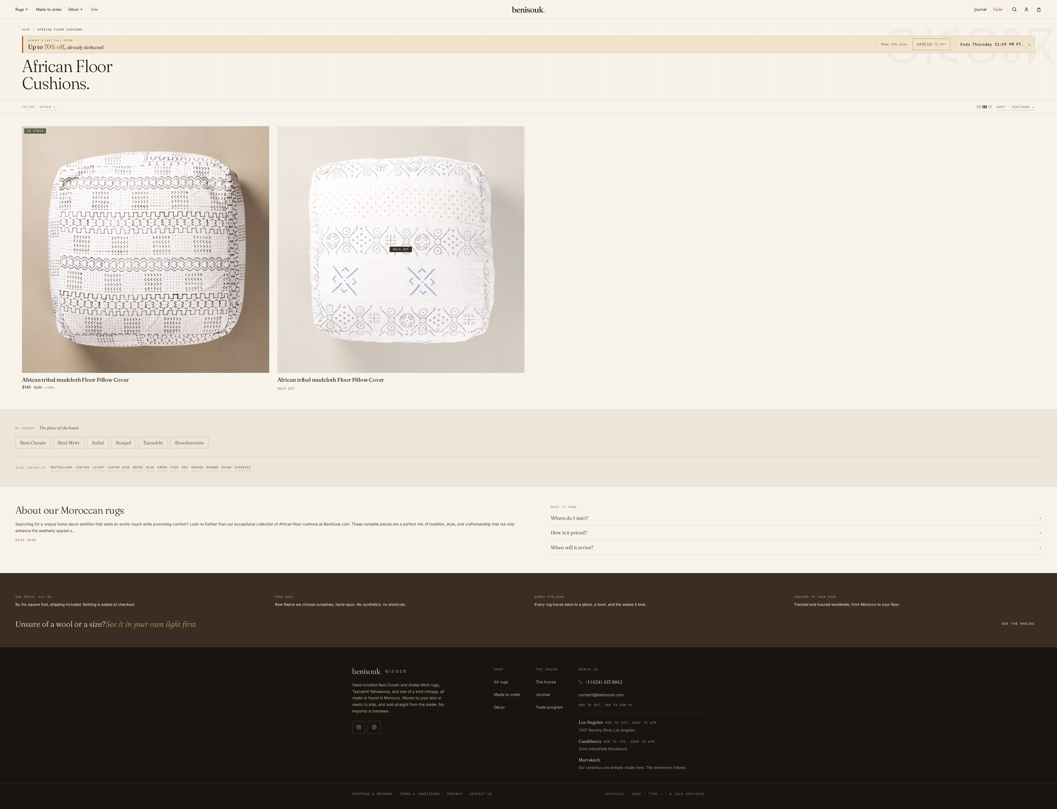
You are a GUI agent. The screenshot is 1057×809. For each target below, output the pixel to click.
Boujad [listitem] (123, 442)
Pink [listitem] (175, 467)
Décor (499, 707)
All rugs (501, 681)
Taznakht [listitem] (153, 442)
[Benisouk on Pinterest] (374, 727)
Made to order (507, 694)
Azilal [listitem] (98, 442)
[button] (1014, 9)
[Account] (1026, 9)
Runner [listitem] (212, 467)
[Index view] (989, 107)
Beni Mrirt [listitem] (69, 442)
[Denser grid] (984, 107)
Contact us (481, 794)
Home (26, 29)
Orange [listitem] (197, 467)
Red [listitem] (185, 467)
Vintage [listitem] (82, 467)
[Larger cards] (979, 107)
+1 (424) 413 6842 (603, 682)
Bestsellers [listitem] (61, 467)
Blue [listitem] (150, 467)
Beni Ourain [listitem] (33, 442)
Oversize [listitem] (243, 467)
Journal (543, 694)
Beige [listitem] (138, 467)
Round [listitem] (226, 467)
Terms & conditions (420, 794)
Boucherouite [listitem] (189, 442)
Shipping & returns (372, 794)
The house (546, 681)
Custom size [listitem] (119, 467)
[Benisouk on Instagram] (358, 727)
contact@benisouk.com (601, 694)
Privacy (455, 794)
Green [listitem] (162, 467)
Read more (26, 540)
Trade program (549, 707)
